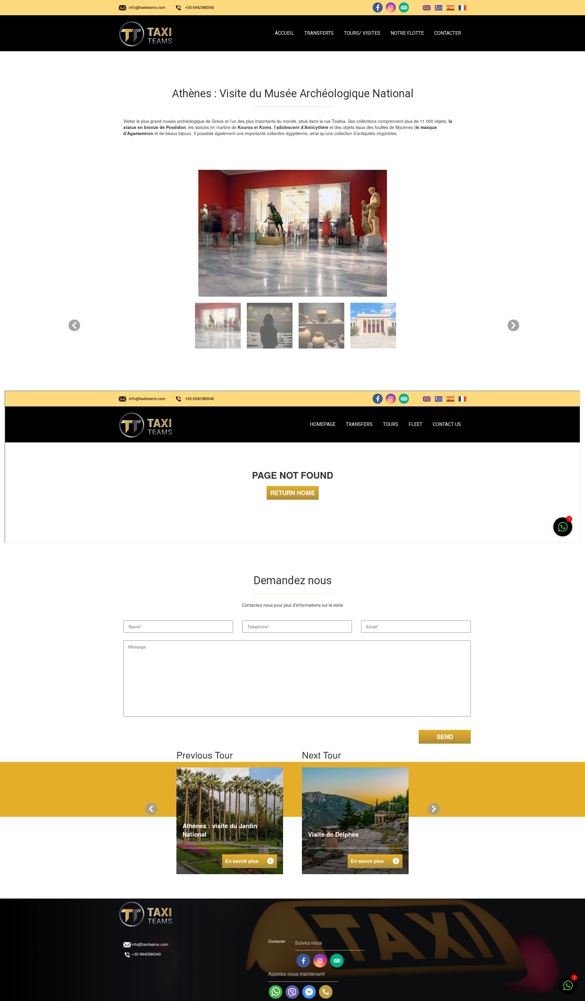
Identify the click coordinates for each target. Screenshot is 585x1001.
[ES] (449, 7)
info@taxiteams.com (147, 7)
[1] (568, 988)
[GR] (437, 7)
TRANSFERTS (319, 33)
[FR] (460, 7)
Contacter (276, 941)
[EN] (425, 7)
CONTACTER (447, 33)
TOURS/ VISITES (362, 33)
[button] (75, 324)
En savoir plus (241, 860)
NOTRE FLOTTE (407, 33)
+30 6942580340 (199, 7)
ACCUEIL (284, 33)
